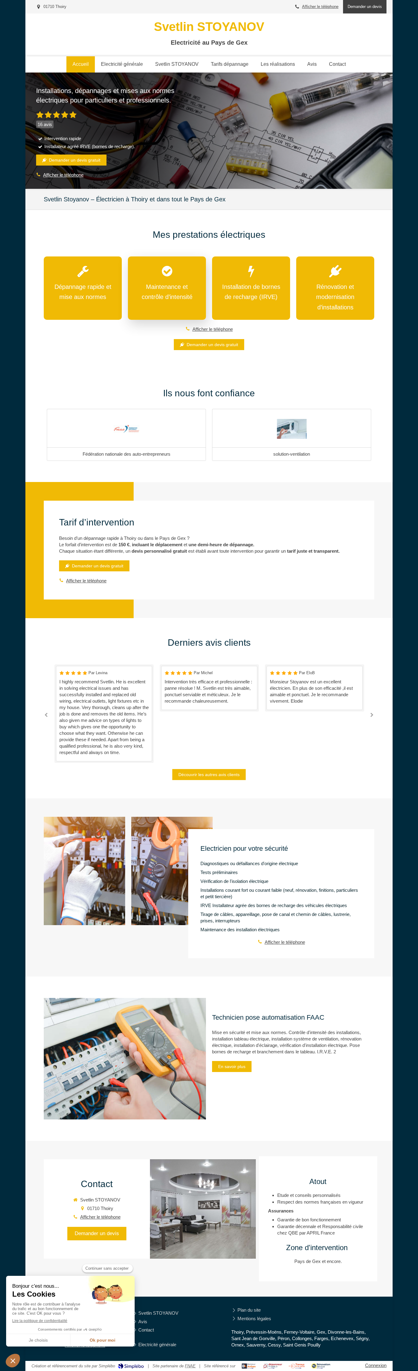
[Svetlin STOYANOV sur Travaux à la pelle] (297, 1366)
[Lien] (126, 429)
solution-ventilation (291, 454)
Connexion (375, 1365)
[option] (143, 687)
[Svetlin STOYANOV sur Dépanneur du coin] (273, 1366)
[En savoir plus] (125, 1059)
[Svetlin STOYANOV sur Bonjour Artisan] (248, 1366)
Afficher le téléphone (320, 6)
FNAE (190, 1366)
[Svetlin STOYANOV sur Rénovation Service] (321, 1366)
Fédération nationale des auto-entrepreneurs (126, 454)
